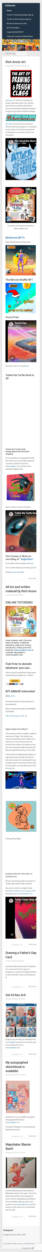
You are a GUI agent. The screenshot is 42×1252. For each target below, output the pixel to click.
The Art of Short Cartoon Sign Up (19, 19)
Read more (32, 578)
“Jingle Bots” (26, 559)
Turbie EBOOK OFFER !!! (15, 32)
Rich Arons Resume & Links (17, 23)
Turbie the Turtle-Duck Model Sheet (20, 36)
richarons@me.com (12, 466)
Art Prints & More (13, 28)
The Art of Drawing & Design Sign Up (20, 15)
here (26, 366)
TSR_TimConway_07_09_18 (16, 716)
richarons (10, 5)
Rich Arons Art (15, 62)
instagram (12, 1042)
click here (8, 100)
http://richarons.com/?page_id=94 (22, 891)
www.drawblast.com (25, 894)
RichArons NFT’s (15, 237)
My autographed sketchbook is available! (16, 1067)
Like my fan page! (17, 572)
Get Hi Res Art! (15, 995)
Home (9, 11)
